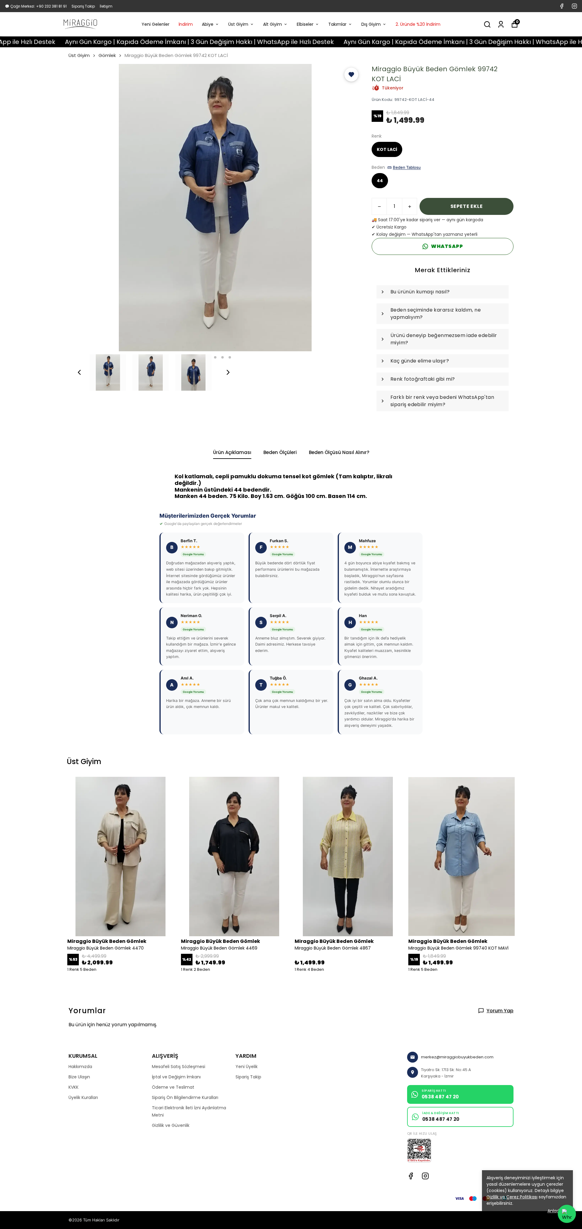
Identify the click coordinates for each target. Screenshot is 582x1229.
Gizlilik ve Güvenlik (170, 1125)
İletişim (106, 6)
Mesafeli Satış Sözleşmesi (178, 1067)
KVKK (74, 1087)
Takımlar (337, 24)
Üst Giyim (238, 24)
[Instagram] (425, 1176)
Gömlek (107, 55)
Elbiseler (305, 24)
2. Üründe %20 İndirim (418, 24)
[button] (351, 75)
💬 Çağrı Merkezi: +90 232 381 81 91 (36, 6)
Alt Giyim (272, 24)
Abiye (207, 24)
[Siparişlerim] (501, 24)
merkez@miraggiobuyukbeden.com (457, 1057)
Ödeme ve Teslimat (173, 1087)
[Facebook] (410, 1176)
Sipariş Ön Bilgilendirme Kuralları (185, 1097)
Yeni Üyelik (247, 1067)
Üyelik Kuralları (83, 1097)
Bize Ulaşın (79, 1077)
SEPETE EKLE (466, 206)
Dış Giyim (371, 24)
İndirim (186, 24)
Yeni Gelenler (155, 24)
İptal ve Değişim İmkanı (176, 1077)
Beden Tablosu (407, 167)
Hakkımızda (80, 1067)
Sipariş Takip (83, 6)
